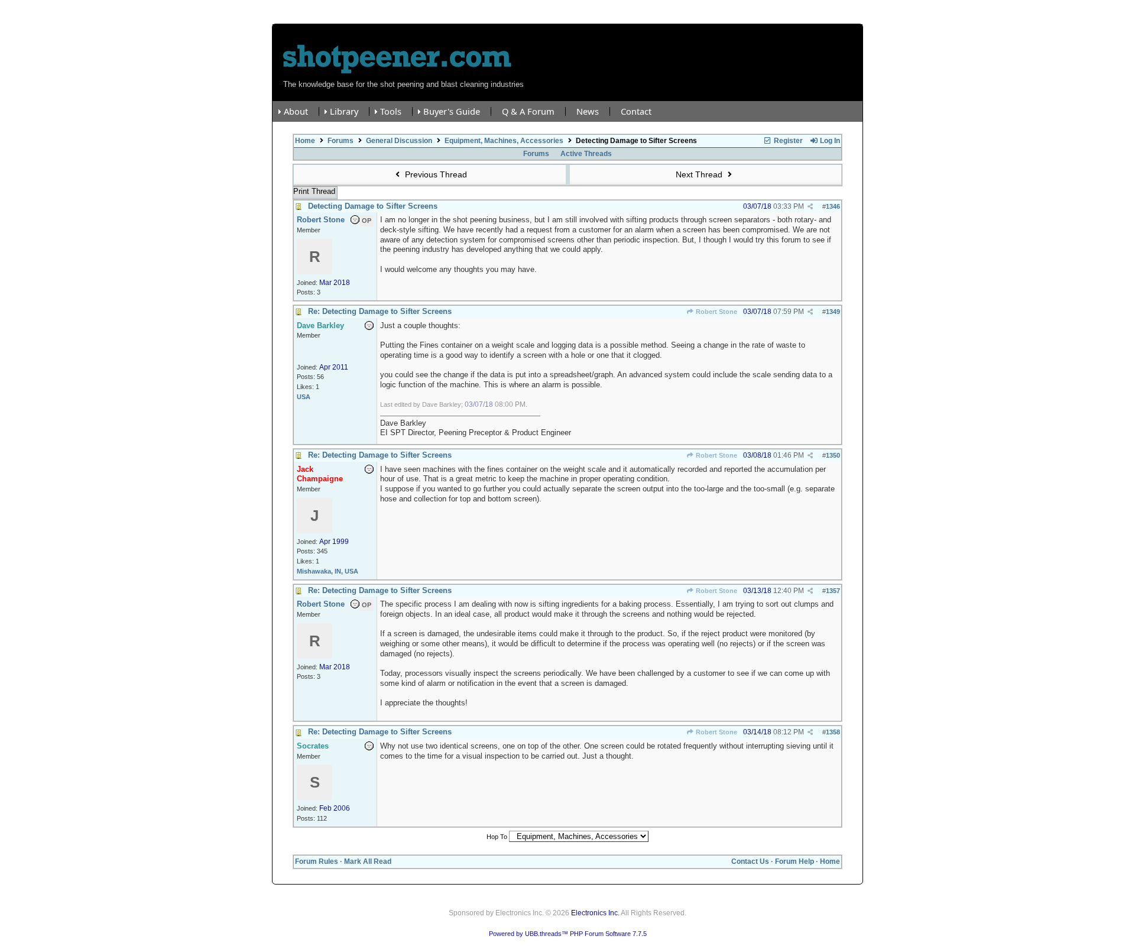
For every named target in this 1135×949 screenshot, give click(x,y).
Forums (340, 141)
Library (344, 111)
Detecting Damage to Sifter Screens (372, 206)
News (587, 111)
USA (303, 396)
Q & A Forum (528, 111)
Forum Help (794, 861)
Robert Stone (715, 311)
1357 (833, 590)
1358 (833, 732)
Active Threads (586, 154)
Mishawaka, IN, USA (327, 571)
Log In (829, 141)
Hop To (497, 836)
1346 (833, 206)
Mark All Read (367, 861)
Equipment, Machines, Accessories (504, 141)
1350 (833, 455)
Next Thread (700, 174)
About (296, 111)
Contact (636, 111)
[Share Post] (810, 206)
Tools (390, 111)
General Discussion (399, 141)
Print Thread (314, 191)
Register (787, 141)
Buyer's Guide (451, 111)
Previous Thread (435, 174)
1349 (833, 311)
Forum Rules (316, 861)
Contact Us (750, 861)
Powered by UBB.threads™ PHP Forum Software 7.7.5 (568, 933)
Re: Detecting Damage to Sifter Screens (380, 311)
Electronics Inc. (595, 913)
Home (305, 141)
